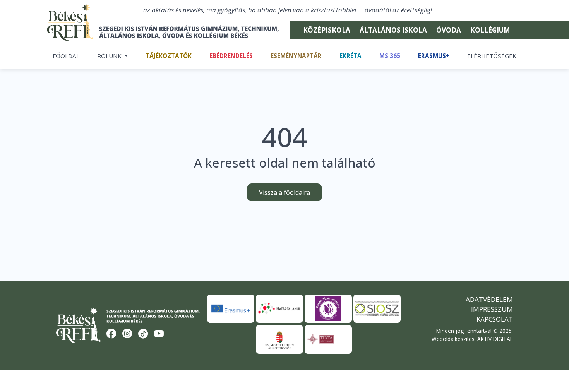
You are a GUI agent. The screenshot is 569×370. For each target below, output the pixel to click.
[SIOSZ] (377, 308)
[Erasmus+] (230, 308)
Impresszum (492, 309)
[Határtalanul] (279, 308)
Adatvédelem (489, 299)
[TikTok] (143, 334)
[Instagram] (127, 334)
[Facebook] (111, 334)
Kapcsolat (494, 319)
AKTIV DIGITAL (495, 339)
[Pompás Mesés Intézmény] (328, 308)
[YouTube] (159, 334)
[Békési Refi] (168, 32)
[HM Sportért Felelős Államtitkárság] (279, 339)
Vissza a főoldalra (284, 192)
